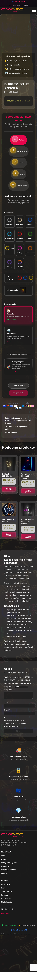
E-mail (7, 710)
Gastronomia (10, 420)
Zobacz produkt (9, 489)
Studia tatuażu (6, 902)
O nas (3, 859)
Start (3, 856)
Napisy (19, 420)
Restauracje (5, 884)
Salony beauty (6, 891)
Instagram (5, 913)
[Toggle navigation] (34, 10)
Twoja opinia (9, 690)
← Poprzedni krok (18, 385)
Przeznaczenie (10, 304)
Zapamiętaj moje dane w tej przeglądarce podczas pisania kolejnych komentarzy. (15, 723)
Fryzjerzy (4, 895)
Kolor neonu (9, 213)
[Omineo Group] (12, 10)
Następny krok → (18, 393)
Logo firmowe (6, 898)
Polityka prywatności (8, 870)
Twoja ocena (9, 687)
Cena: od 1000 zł (19, 418)
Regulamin (5, 866)
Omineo (14, 432)
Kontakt (4, 873)
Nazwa (7, 702)
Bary (3, 888)
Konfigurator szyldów (9, 863)
